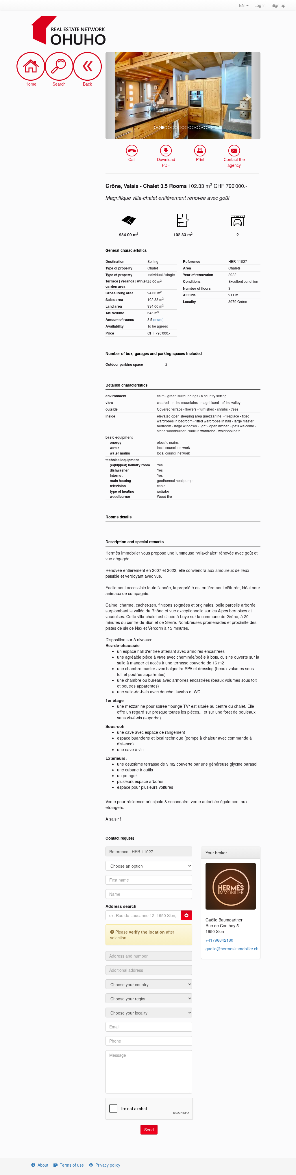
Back (87, 84)
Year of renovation (198, 274)
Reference (191, 261)
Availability (115, 326)
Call (131, 159)
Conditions (192, 281)
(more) (158, 319)
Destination (115, 261)
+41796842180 (219, 940)
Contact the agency (234, 162)
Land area (114, 306)
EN (242, 5)
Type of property (119, 268)
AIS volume (115, 313)
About (43, 1165)
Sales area (114, 299)
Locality (189, 301)
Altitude (189, 295)
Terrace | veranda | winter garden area (126, 284)
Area (187, 268)
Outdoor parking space (124, 364)
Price (110, 333)
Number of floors (197, 288)
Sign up (278, 5)
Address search (121, 906)
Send (149, 1129)
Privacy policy (107, 1165)
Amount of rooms (120, 319)
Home (30, 84)
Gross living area (120, 293)
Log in (260, 5)
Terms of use (72, 1165)
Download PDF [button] (166, 162)
